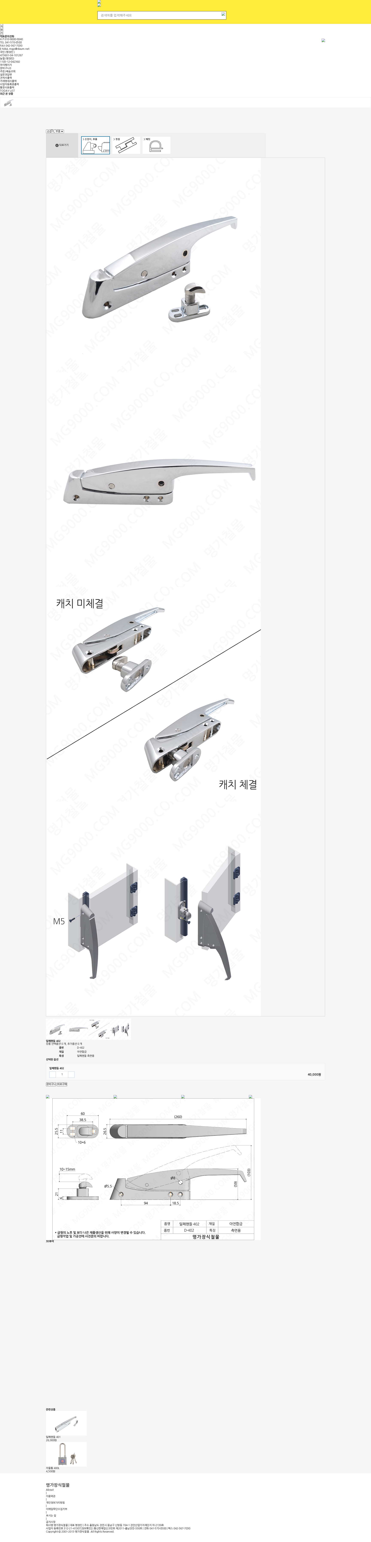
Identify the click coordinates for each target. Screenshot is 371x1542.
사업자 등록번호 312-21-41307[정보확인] (69, 1528)
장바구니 (5, 68)
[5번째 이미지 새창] (120, 1029)
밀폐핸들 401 (53, 1437)
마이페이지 (6, 65)
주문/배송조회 (7, 71)
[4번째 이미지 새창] (99, 1029)
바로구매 (62, 1084)
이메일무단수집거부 (56, 1509)
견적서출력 (6, 78)
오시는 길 (51, 1515)
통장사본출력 (7, 87)
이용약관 (50, 1496)
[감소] (52, 1074)
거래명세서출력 (8, 81)
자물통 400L (52, 1468)
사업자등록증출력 (9, 84)
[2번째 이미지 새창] (56, 1029)
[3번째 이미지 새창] (77, 1029)
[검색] (223, 13)
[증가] (71, 1074)
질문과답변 (6, 74)
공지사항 (50, 1522)
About (50, 1490)
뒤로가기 (64, 145)
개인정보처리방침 (55, 1502)
